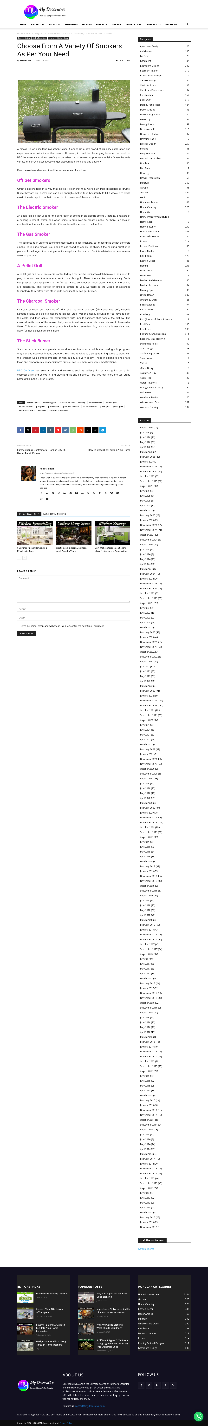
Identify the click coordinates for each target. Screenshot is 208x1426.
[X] (28, 430)
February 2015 (147, 1100)
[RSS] (95, 493)
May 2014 (145, 1144)
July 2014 (145, 1134)
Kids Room (146, 255)
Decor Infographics (150, 114)
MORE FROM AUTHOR (54, 514)
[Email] (87, 430)
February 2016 (147, 1041)
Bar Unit (144, 56)
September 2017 (148, 949)
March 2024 (146, 568)
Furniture (71, 24)
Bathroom (37, 24)
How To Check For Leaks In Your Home (109, 450)
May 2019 (145, 851)
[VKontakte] (118, 493)
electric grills (111, 402)
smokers (42, 410)
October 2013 (147, 1178)
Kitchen (116, 24)
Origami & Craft (148, 299)
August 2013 (146, 1188)
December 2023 (148, 583)
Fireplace (145, 163)
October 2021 (147, 710)
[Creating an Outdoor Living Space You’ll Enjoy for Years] (73, 533)
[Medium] (77, 493)
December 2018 (148, 876)
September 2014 (148, 1124)
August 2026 (146, 427)
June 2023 (145, 612)
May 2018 (145, 910)
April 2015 (145, 1090)
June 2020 (145, 788)
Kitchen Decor (62, 38)
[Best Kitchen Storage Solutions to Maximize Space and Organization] (112, 533)
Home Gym (146, 212)
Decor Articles (147, 109)
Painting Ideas (147, 304)
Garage (144, 187)
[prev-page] (19, 558)
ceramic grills (33, 402)
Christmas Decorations (152, 90)
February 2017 (147, 983)
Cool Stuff (145, 99)
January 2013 (147, 1222)
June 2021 (145, 729)
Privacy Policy (66, 1423)
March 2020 (146, 802)
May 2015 (145, 1085)
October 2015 (147, 1061)
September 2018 (148, 890)
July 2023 (145, 607)
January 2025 (147, 520)
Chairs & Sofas (148, 85)
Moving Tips (146, 290)
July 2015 (145, 1075)
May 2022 (145, 676)
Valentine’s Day (148, 372)
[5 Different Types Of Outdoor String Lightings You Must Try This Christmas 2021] (86, 1344)
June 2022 (145, 671)
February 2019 (147, 866)
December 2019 (148, 817)
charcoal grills (49, 402)
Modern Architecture (151, 280)
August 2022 (146, 661)
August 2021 (146, 720)
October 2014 (147, 1119)
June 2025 (145, 495)
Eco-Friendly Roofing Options (51, 1293)
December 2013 (148, 1168)
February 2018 (147, 924)
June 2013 (145, 1197)
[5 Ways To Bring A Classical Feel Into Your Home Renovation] (25, 1329)
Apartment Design (149, 46)
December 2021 (148, 700)
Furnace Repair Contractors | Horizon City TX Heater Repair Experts (41, 452)
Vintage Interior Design (152, 387)
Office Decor (147, 294)
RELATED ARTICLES (29, 514)
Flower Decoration (150, 177)
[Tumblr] (50, 430)
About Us (171, 24)
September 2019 (148, 832)
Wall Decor (146, 392)
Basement (145, 60)
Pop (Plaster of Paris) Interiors (156, 319)
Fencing (144, 148)
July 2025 (145, 490)
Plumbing (145, 314)
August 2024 (146, 544)
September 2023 (148, 598)
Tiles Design (146, 348)
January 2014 (147, 1163)
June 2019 (145, 846)
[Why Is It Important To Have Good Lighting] (86, 1297)
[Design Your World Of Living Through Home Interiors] (25, 1345)
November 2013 (148, 1173)
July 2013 (145, 1192)
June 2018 (145, 905)
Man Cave (145, 275)
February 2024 (147, 573)
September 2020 (148, 773)
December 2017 (148, 934)
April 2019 (145, 856)
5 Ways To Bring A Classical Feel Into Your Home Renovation (50, 1328)
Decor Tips (146, 119)
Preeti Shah (25, 60)
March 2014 (146, 1153)
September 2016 (148, 1007)
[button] (187, 24)
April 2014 (145, 1149)
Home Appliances (149, 202)
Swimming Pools (149, 343)
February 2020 (147, 807)
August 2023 (146, 603)
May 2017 (145, 968)
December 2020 (148, 759)
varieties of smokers (59, 410)
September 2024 (148, 539)
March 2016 (146, 1036)
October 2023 (147, 593)
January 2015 (147, 1105)
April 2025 (145, 505)
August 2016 (146, 1012)
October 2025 (147, 476)
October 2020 (147, 768)
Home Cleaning (148, 207)
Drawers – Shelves (150, 134)
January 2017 (147, 988)
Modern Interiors (149, 285)
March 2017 (146, 978)
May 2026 (145, 442)
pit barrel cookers (27, 410)
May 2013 (145, 1202)
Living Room (133, 24)
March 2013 (146, 1212)
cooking (81, 402)
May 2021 (145, 734)
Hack (142, 197)
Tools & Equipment (150, 353)
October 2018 (147, 885)
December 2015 (148, 1051)
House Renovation (150, 231)
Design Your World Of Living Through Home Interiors (51, 1343)
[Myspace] (83, 493)
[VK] (65, 430)
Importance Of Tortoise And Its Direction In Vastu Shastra (113, 1311)
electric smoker (26, 406)
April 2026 (145, 447)
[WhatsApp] (73, 430)
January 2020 (147, 812)
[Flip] (58, 430)
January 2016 (147, 1046)
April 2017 (145, 973)
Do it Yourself (147, 129)
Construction (147, 95)
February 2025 (147, 515)
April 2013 (145, 1207)
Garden (87, 24)
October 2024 (147, 534)
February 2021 (147, 749)
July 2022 (145, 666)
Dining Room (147, 124)
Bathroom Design (149, 65)
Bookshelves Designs (151, 75)
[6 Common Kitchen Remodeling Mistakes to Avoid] (35, 533)
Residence (145, 329)
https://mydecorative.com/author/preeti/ (57, 473)
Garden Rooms (146, 1248)
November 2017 (148, 939)
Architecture (146, 51)
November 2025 (148, 471)
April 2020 (145, 798)
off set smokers (90, 406)
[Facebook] (20, 430)
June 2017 (145, 963)
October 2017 (147, 944)
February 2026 (147, 456)
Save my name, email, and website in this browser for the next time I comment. (62, 626)
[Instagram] (60, 493)
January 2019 (147, 871)
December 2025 (148, 466)
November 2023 (148, 588)
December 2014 (148, 1110)
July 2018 (145, 900)
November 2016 (148, 997)
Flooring (144, 173)
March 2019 (146, 861)
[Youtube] (48, 499)
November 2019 (148, 822)
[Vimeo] (112, 493)
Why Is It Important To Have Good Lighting (112, 1295)
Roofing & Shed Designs (153, 333)
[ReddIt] (80, 430)
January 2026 (147, 461)
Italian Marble (147, 251)
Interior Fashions (149, 246)
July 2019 (145, 841)
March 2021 (146, 744)
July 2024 (145, 549)
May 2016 (145, 1027)
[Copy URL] (95, 430)
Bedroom (54, 24)
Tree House (146, 358)
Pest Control (146, 309)
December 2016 (148, 993)
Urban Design (147, 368)
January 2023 (147, 637)
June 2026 (145, 437)
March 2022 (146, 685)
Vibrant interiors (148, 382)
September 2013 (148, 1183)
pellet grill (105, 406)
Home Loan (146, 221)
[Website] (42, 499)
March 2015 (146, 1095)
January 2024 (147, 578)
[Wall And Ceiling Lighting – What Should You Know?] (86, 1329)
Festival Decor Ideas (151, 158)
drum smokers (95, 402)
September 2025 (148, 481)
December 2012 (148, 1227)
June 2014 (145, 1139)
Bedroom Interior (149, 70)
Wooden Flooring (149, 407)
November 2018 (148, 880)
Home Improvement (151, 216)
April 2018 (145, 915)
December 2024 (148, 525)
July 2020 (145, 783)
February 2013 (147, 1217)
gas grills (40, 406)
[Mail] (71, 493)
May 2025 (145, 500)
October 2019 (147, 827)
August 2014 (146, 1129)
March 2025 (146, 510)
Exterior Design (33, 33)
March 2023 (146, 627)
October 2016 (147, 1002)
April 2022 (145, 681)
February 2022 (147, 690)
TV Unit (144, 363)
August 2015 (146, 1071)
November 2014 (148, 1114)
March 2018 (146, 919)
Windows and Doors (151, 402)
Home (23, 24)
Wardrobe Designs (150, 397)
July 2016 (145, 1017)
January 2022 (147, 695)
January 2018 (147, 929)
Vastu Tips (145, 377)
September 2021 (148, 715)
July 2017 (145, 958)
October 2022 (147, 651)
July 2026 (145, 432)
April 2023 (145, 622)
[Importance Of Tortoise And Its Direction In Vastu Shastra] (86, 1313)
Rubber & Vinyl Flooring (152, 338)
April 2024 (145, 564)
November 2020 (148, 763)
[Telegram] (102, 430)
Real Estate (146, 324)
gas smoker (53, 406)
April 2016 (145, 1032)
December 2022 (148, 642)
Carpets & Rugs (148, 80)
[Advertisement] (131, 12)
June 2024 (145, 554)
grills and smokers (71, 406)
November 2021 (148, 705)
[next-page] (24, 558)
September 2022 (148, 656)
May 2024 (145, 559)
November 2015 (148, 1056)
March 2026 (146, 451)
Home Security (148, 226)
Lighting (144, 265)
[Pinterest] (35, 430)
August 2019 (146, 837)
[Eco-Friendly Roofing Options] (25, 1297)
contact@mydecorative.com (90, 1405)
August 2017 (146, 954)
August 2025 (146, 486)
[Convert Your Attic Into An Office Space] (25, 1313)
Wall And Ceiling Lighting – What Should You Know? (111, 1326)
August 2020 (146, 778)
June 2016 (145, 1022)
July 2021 (145, 724)
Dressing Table (148, 138)
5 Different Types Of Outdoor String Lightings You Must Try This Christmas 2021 (112, 1343)
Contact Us (153, 24)
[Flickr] (48, 493)
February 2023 (147, 632)
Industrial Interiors (149, 236)
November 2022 (148, 646)
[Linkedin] (43, 430)
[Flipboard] (54, 493)
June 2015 (145, 1080)
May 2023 (145, 617)
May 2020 (145, 793)
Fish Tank (145, 168)
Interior (101, 24)
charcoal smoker (67, 402)
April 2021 (145, 739)
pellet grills (118, 406)
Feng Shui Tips (147, 153)
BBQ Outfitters (25, 370)
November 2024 (148, 529)
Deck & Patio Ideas (51, 33)
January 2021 (147, 754)
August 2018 (146, 895)
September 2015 (148, 1066)
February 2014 (147, 1158)
